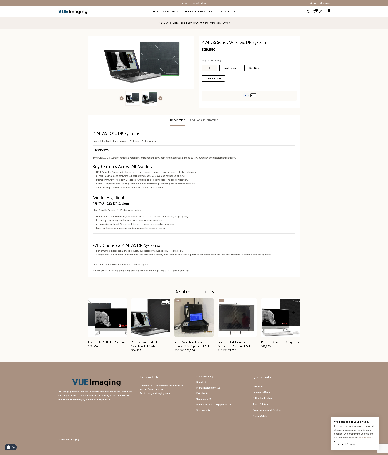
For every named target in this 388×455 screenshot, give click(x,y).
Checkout (325, 3)
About (213, 11)
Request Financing (211, 60)
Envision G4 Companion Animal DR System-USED (234, 344)
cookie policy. (366, 437)
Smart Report (171, 11)
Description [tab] (177, 120)
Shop (313, 3)
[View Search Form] (308, 11)
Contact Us (228, 11)
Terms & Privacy (261, 404)
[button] (132, 98)
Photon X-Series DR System (280, 342)
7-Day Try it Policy (262, 398)
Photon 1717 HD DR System (106, 342)
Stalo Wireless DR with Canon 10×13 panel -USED (192, 344)
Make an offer (213, 78)
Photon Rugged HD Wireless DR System (144, 344)
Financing (258, 385)
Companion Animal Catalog (267, 410)
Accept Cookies (346, 444)
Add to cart (230, 67)
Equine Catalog (260, 416)
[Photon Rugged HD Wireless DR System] (150, 317)
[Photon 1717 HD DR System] (107, 317)
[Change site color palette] (11, 447)
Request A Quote (194, 11)
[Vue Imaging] (73, 11)
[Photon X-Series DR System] (280, 317)
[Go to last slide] (122, 98)
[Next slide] (160, 98)
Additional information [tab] (204, 120)
